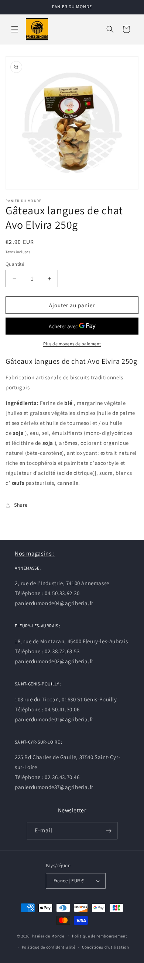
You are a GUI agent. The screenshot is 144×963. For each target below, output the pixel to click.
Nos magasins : (35, 553)
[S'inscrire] (109, 830)
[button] (15, 29)
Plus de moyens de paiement (72, 343)
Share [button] (21, 504)
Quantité (15, 264)
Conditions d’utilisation (105, 947)
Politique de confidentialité (48, 947)
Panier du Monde (48, 935)
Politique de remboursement (99, 936)
